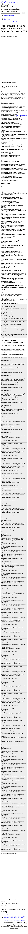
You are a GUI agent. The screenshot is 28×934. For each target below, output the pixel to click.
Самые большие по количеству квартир (14, 914)
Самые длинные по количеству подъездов (14, 920)
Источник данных (14, 928)
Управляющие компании (10, 15)
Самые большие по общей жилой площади (14, 916)
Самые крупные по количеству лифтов (13, 918)
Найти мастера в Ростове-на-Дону (9, 82)
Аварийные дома (8, 17)
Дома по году (7, 19)
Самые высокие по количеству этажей (13, 917)
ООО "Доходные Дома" (21, 115)
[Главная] (3, 1)
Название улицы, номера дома (9, 11)
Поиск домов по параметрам (11, 21)
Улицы (5, 18)
